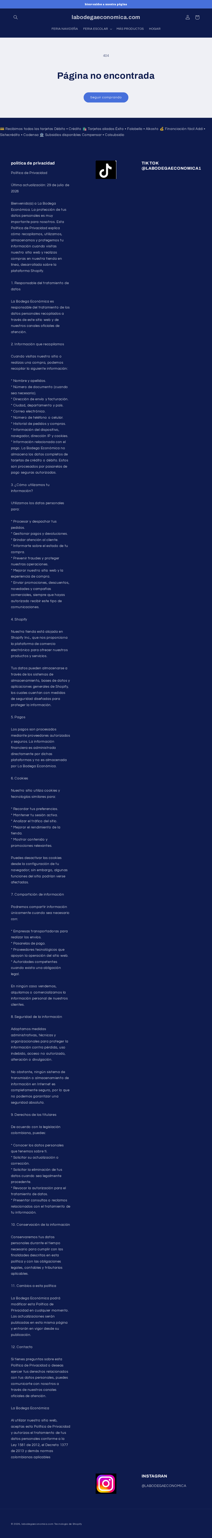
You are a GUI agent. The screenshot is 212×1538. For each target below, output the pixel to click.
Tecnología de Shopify (68, 1524)
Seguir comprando (106, 97)
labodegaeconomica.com (37, 1524)
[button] (15, 17)
